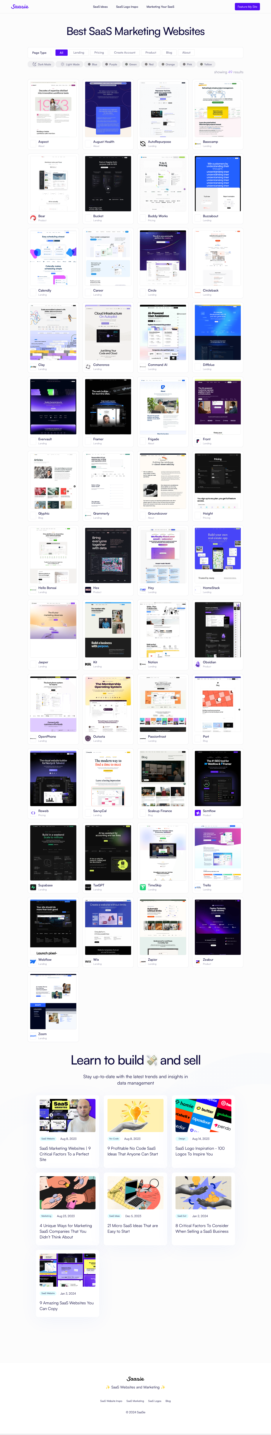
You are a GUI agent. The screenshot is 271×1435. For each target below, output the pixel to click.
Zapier (152, 959)
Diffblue (209, 364)
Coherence (101, 364)
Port (206, 736)
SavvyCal (100, 811)
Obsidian (209, 662)
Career (98, 290)
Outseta (99, 736)
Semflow (209, 811)
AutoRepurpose (159, 141)
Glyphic (43, 513)
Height (208, 513)
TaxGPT (98, 885)
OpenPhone (47, 736)
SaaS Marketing (135, 1400)
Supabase (45, 885)
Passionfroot (157, 736)
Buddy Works (158, 216)
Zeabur (208, 959)
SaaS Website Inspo (111, 1400)
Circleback (210, 290)
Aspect (43, 141)
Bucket (98, 216)
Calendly (44, 290)
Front (207, 439)
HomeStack (211, 587)
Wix (96, 959)
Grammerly (101, 513)
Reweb (43, 811)
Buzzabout (210, 216)
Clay (41, 364)
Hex (96, 587)
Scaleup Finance (160, 811)
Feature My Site (247, 6)
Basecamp (210, 141)
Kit (95, 662)
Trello (207, 885)
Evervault (45, 439)
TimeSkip (154, 885)
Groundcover (157, 513)
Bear (41, 216)
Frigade (153, 439)
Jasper (43, 662)
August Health (103, 141)
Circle (152, 290)
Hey (151, 587)
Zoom (42, 1034)
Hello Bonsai (47, 587)
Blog (168, 1400)
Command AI (157, 364)
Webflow (45, 959)
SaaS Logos (154, 1400)
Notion (153, 662)
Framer (98, 439)
